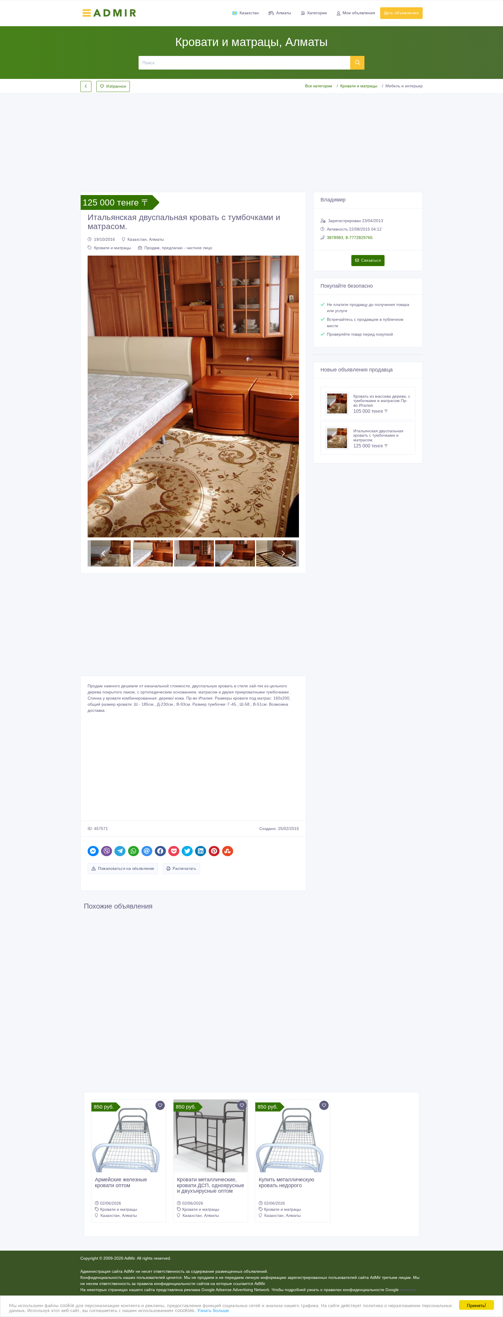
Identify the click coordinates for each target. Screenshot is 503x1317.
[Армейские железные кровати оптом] (128, 1025)
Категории (317, 12)
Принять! (476, 1305)
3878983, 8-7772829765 (350, 237)
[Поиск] (357, 62)
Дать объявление (401, 12)
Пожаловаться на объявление (126, 745)
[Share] (93, 728)
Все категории (318, 86)
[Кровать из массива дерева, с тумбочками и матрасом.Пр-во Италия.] (339, 403)
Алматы (283, 12)
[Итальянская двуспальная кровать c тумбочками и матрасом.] (339, 438)
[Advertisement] (251, 138)
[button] (95, 335)
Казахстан (249, 12)
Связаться (371, 260)
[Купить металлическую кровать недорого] (292, 1025)
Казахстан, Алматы (145, 239)
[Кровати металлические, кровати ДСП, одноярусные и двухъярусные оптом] (210, 1013)
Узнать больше (213, 1310)
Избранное (116, 86)
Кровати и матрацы (358, 86)
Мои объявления (359, 12)
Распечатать (184, 745)
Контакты (249, 1188)
